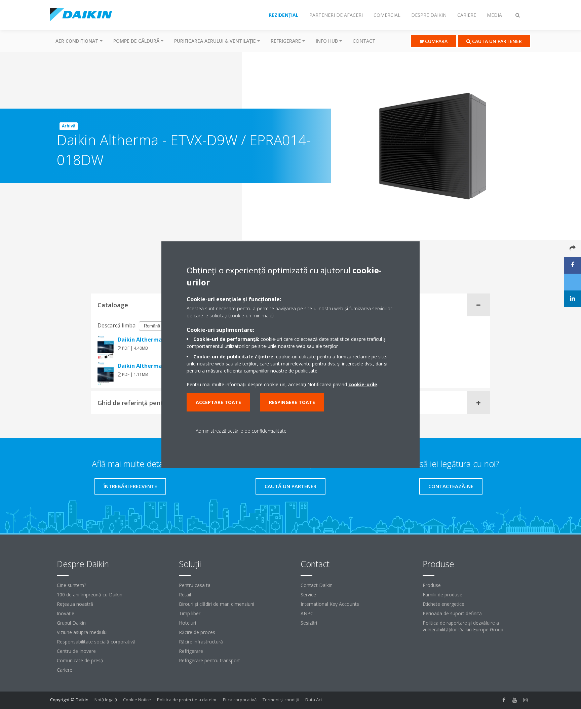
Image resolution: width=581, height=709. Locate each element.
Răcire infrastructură (201, 641)
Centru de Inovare (76, 651)
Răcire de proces (197, 632)
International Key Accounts (330, 604)
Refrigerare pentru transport (209, 660)
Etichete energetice (443, 604)
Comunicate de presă (80, 660)
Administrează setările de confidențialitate (241, 431)
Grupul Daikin (71, 623)
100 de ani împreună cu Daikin (89, 594)
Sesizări (309, 623)
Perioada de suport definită (452, 613)
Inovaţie (65, 613)
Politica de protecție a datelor (187, 700)
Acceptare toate (218, 402)
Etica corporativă (240, 700)
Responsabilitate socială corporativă (96, 641)
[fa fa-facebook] (504, 700)
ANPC (307, 613)
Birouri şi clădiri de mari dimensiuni (216, 604)
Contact (364, 41)
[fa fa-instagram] (525, 700)
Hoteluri (187, 623)
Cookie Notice (137, 700)
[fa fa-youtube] (514, 700)
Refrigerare (191, 651)
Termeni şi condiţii (281, 700)
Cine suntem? (71, 585)
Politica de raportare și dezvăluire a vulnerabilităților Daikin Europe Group (463, 626)
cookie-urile (362, 384)
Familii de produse (442, 594)
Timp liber (189, 613)
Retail (185, 594)
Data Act (313, 700)
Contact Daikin (317, 585)
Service (308, 594)
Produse (432, 585)
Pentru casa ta (194, 585)
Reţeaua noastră (75, 604)
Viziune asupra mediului (82, 632)
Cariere (64, 670)
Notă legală (105, 700)
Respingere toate (292, 402)
